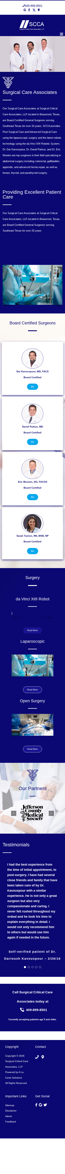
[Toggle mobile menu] (62, 34)
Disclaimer (11, 1110)
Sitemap (9, 1105)
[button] (13, 813)
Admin (8, 1116)
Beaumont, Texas (49, 114)
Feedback (10, 1121)
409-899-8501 (33, 5)
